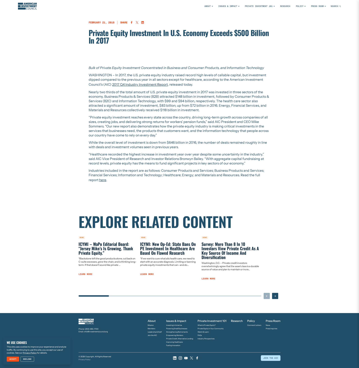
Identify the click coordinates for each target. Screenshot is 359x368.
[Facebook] (197, 358)
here (102, 180)
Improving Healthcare (174, 342)
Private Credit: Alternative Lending (179, 339)
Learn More (85, 274)
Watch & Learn (203, 332)
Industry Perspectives (206, 339)
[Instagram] (180, 358)
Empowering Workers (174, 335)
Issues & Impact (227, 6)
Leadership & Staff (155, 332)
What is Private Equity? (207, 325)
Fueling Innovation (173, 345)
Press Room (317, 6)
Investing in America (174, 325)
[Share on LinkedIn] (142, 22)
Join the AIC (152, 335)
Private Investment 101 (259, 6)
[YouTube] (186, 358)
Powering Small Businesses (176, 328)
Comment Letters (254, 325)
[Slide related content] (94, 296)
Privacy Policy (84, 359)
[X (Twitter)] (191, 358)
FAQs (200, 335)
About (207, 6)
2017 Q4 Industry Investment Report (140, 84)
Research (285, 6)
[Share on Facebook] (131, 22)
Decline (27, 359)
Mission (151, 325)
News (268, 325)
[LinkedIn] (174, 358)
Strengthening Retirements (177, 332)
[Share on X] (137, 22)
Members (151, 328)
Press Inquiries (271, 328)
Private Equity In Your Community (211, 328)
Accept (12, 359)
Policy (299, 6)
